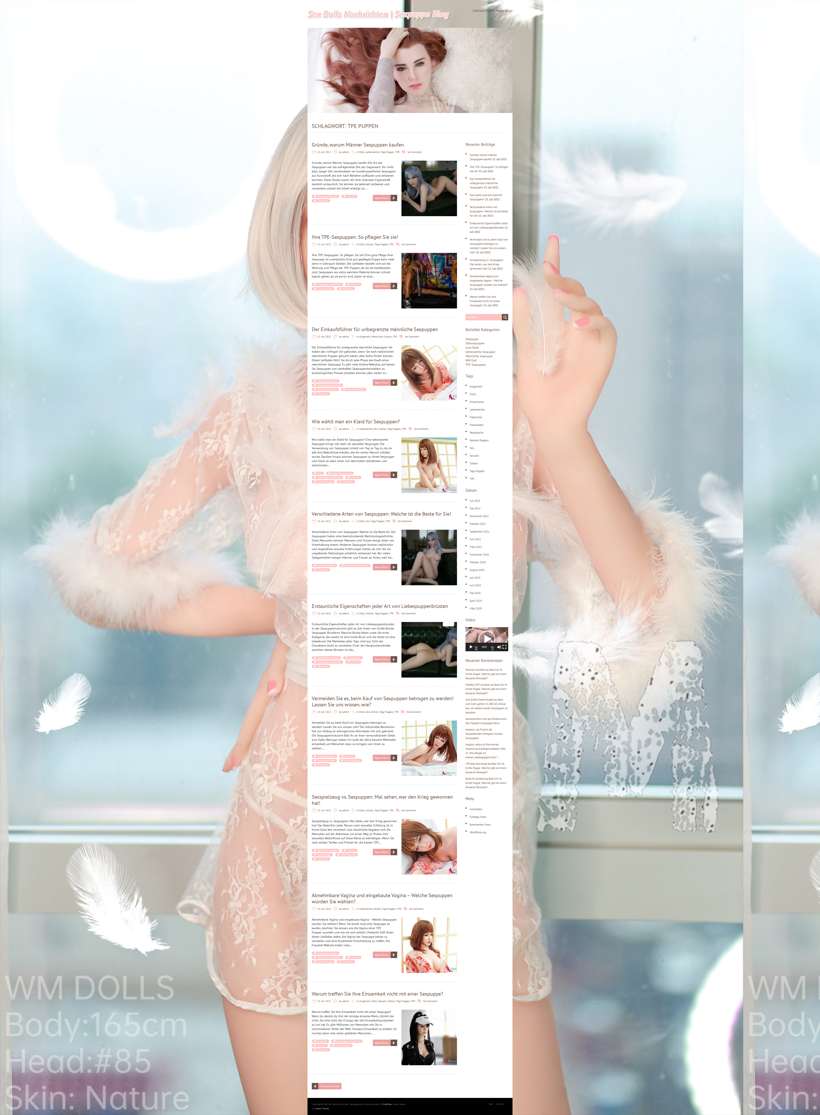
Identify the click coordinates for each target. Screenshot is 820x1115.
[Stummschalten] (499, 647)
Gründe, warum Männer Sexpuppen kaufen (358, 144)
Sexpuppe (472, 339)
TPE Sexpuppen (476, 365)
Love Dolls (472, 347)
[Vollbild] (504, 647)
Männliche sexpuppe (479, 356)
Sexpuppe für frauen (355, 389)
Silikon (369, 244)
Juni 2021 (475, 539)
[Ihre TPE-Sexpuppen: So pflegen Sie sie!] (429, 255)
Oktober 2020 (478, 562)
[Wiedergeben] (471, 647)
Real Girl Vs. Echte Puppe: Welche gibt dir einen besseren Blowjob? (486, 674)
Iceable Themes (322, 1108)
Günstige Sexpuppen (326, 565)
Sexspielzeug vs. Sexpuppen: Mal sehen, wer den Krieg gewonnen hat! (382, 800)
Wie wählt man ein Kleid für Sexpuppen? (356, 421)
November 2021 (479, 516)
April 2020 (476, 601)
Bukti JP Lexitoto (475, 778)
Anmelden (476, 809)
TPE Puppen (322, 200)
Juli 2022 (475, 501)
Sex (376, 428)
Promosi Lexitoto (475, 670)
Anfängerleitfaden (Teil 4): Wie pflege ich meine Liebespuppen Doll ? (485, 753)
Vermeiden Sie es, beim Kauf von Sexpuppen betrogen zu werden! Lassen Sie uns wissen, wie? (383, 701)
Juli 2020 (475, 578)
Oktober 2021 (478, 524)
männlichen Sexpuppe (327, 389)
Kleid (319, 473)
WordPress (387, 1104)
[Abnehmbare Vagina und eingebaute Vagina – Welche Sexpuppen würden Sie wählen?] (429, 919)
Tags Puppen (387, 152)
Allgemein (364, 336)
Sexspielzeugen (324, 854)
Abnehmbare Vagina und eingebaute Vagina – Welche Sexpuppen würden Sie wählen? (382, 898)
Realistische (476, 432)
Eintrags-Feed (478, 817)
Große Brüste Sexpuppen (328, 657)
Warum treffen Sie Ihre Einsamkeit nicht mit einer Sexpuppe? (377, 993)
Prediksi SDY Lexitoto (478, 685)
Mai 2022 (475, 508)
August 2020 (477, 570)
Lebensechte (372, 152)
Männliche (377, 336)
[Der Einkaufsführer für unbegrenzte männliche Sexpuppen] (429, 347)
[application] (487, 639)
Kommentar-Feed (480, 824)
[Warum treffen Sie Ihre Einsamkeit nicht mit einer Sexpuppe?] (429, 1012)
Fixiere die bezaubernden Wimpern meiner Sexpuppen (484, 734)
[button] (486, 639)
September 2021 (479, 531)
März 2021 (476, 547)
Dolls (362, 152)
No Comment (414, 152)
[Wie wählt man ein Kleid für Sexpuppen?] (429, 440)
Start (491, 1104)
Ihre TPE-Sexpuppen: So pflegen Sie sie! (355, 237)
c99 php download (476, 764)
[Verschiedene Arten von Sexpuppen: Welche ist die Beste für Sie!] (429, 532)
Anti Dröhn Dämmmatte (479, 699)
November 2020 (479, 554)
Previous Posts (329, 1086)
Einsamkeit (322, 1041)
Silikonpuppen (475, 343)
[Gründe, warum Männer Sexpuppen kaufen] (429, 163)
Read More (382, 198)
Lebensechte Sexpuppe (327, 196)
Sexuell (382, 1001)
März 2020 (476, 608)
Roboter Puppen (479, 440)
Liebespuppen (354, 657)
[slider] (484, 647)
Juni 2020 (475, 585)
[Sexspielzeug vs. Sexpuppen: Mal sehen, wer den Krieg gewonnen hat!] (429, 821)
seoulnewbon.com (476, 719)
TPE (397, 152)
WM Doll (471, 360)
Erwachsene (477, 402)
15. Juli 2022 (324, 152)
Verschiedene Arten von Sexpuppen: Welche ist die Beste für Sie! (381, 514)
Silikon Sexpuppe (324, 288)
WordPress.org (478, 832)
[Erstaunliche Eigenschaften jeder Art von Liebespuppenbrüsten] (429, 624)
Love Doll (351, 196)
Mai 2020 (475, 593)
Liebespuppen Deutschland (329, 284)
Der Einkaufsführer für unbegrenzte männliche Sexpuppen (375, 329)
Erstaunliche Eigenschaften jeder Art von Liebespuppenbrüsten (380, 606)
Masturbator (476, 425)
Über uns (500, 1104)
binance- (471, 729)
